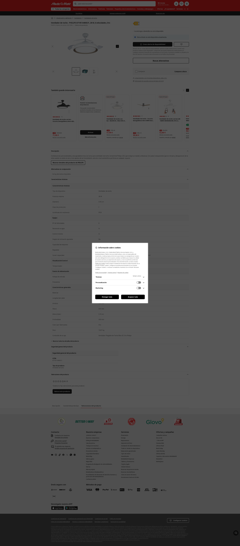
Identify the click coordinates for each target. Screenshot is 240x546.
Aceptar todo (133, 297)
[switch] (138, 282)
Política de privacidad (100, 272)
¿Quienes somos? (112, 272)
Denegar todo (107, 297)
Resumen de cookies (123, 272)
